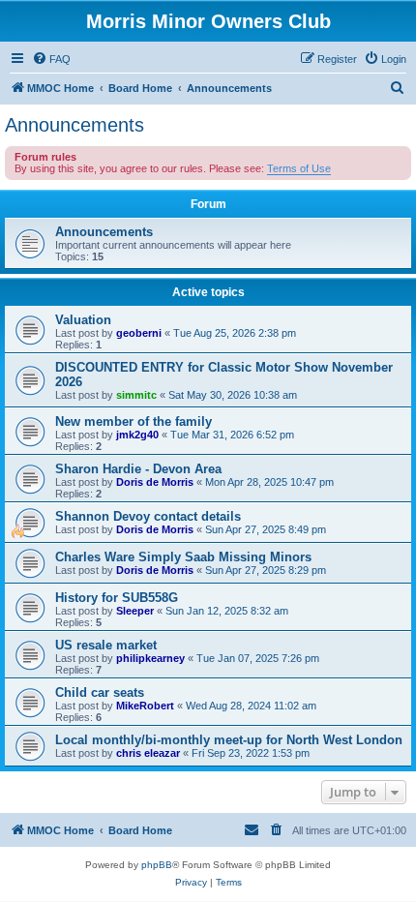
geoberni (139, 333)
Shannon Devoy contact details (148, 516)
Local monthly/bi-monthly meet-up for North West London (228, 740)
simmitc (136, 395)
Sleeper (135, 610)
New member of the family (133, 421)
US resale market (106, 645)
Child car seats (99, 692)
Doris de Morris (154, 482)
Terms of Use (299, 168)
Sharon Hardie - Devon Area (138, 469)
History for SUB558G (116, 597)
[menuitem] (51, 59)
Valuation (83, 320)
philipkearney (150, 658)
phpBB (156, 864)
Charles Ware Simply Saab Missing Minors (183, 557)
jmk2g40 (137, 434)
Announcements (74, 124)
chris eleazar (148, 753)
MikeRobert (145, 705)
